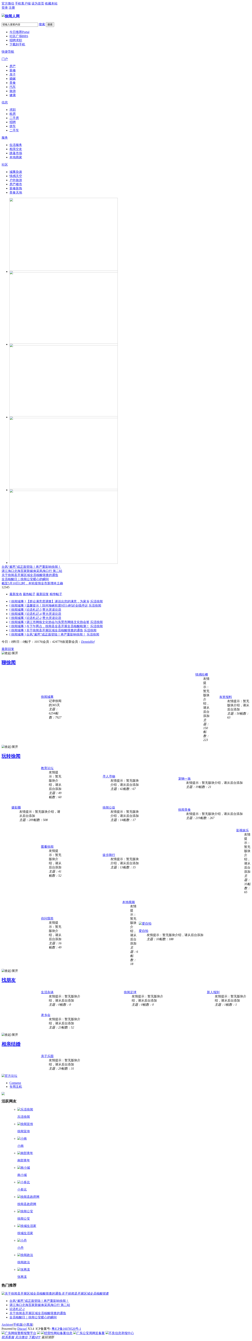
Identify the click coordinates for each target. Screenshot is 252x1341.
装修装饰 (15, 188)
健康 (12, 95)
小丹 (20, 1247)
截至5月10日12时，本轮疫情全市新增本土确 (32, 583)
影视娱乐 (242, 830)
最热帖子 (29, 594)
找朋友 (9, 980)
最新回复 (42, 594)
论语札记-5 (34, 609)
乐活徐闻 (96, 601)
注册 (12, 7)
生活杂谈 (47, 992)
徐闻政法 (23, 1262)
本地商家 (15, 157)
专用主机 (15, 1086)
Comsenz (15, 1083)
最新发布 (15, 594)
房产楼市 (15, 184)
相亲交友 (15, 149)
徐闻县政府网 (26, 1204)
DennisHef (87, 641)
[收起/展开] (10, 653)
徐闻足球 (130, 992)
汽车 (12, 87)
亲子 (12, 74)
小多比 (22, 1189)
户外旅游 (15, 180)
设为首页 (38, 3)
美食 (12, 82)
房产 (12, 66)
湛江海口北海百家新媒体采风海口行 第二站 (32, 571)
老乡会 (45, 1015)
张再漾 (22, 1276)
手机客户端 (23, 3)
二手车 (14, 130)
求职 (12, 109)
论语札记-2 (34, 618)
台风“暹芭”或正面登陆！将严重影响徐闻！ (31, 566)
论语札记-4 (34, 613)
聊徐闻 (9, 662)
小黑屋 (28, 1324)
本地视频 (128, 902)
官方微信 (8, 3)
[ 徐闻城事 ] (17, 601)
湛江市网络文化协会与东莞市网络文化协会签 (57, 622)
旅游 (12, 91)
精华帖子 (56, 594)
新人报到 (213, 992)
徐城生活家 (25, 1233)
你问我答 (47, 918)
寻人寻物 (109, 776)
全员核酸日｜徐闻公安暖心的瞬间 (25, 579)
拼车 (12, 126)
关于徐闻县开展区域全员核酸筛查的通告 (30, 575)
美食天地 (15, 192)
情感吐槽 (201, 674)
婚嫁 (12, 78)
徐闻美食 (184, 809)
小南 (20, 1145)
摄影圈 (16, 807)
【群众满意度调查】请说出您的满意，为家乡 (57, 601)
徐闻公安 (23, 1218)
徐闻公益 (109, 807)
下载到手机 (17, 44)
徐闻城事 (47, 696)
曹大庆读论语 (51, 609)
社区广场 (18, 36)
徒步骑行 (109, 855)
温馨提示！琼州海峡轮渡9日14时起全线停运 (57, 605)
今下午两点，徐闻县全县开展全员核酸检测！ (57, 626)
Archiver (7, 1324)
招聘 (12, 122)
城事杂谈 (15, 171)
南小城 (22, 1175)
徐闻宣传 (23, 1131)
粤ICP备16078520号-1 (66, 1328)
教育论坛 (47, 768)
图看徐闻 (47, 846)
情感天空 (15, 176)
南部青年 (23, 1160)
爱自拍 (143, 930)
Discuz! (22, 1328)
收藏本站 (51, 3)
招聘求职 (15, 40)
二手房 (14, 118)
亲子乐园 (47, 1056)
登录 (5, 7)
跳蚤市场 (15, 153)
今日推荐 (19, 32)
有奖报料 (225, 697)
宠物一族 (184, 778)
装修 (12, 70)
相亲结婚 (11, 1044)
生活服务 (15, 145)
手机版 (18, 1324)
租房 (12, 113)
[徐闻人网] (11, 16)
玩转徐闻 (11, 756)
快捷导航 (8, 51)
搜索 (42, 24)
